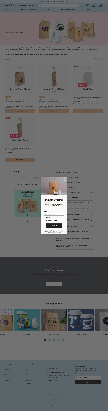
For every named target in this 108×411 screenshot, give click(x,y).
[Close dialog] (64, 179)
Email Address (48, 218)
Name (45, 211)
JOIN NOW (54, 226)
